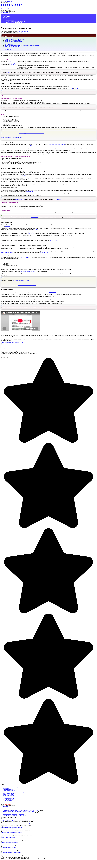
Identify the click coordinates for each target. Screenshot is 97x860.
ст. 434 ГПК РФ (44, 252)
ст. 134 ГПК (7, 226)
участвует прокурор (20, 199)
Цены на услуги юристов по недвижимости (15, 21)
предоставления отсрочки (7, 252)
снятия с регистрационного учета (57, 144)
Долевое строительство (9, 795)
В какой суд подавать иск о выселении (14, 39)
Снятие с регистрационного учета (13, 40)
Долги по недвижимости (9, 793)
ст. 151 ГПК (35, 229)
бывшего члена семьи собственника (27, 285)
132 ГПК (76, 88)
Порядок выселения (10, 48)
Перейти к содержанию (6, 1)
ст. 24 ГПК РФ (11, 63)
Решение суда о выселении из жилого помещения (31, 133)
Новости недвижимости (9, 799)
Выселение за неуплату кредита (21, 280)
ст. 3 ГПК (8, 72)
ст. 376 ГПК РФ (29, 191)
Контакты (5, 17)
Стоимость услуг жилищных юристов (14, 22)
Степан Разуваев (5, 348)
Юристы (5, 18)
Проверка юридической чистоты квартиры (14, 815)
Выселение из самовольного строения (10, 853)
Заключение (8, 49)
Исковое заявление (9, 342)
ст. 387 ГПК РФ (34, 217)
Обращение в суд (19, 342)
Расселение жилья (7, 802)
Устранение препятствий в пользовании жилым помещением (18, 812)
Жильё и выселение (12, 4)
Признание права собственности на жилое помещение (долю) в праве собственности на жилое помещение (27, 843)
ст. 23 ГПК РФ (11, 61)
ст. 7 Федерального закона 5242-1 (23, 145)
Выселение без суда (8, 789)
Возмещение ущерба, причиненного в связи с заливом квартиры (17, 838)
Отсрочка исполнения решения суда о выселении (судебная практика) (22, 45)
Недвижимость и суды (23, 31)
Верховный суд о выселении (12, 46)
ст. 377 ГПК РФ (57, 199)
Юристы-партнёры (10, 20)
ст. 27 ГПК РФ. (12, 68)
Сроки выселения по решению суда (13, 41)
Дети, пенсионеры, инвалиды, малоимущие (14, 792)
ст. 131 (71, 88)
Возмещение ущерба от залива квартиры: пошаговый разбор (18, 811)
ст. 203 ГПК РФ (54, 240)
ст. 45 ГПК (23, 175)
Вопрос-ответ (6, 788)
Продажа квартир (7, 800)
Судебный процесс (9, 44)
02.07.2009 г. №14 (23, 257)
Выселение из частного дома (8, 848)
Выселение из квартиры (9, 790)
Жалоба (2, 342)
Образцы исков (6, 16)
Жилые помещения (8, 797)
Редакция (5, 15)
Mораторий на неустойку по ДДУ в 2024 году (14, 814)
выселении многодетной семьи (28, 271)
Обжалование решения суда (12, 43)
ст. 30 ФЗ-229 (52, 292)
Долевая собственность (9, 794)
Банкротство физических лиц (10, 787)
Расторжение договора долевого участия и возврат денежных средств (21, 810)
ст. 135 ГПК (31, 233)
